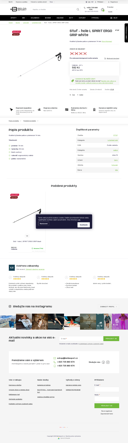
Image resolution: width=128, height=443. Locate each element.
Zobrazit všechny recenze (35, 269)
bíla (116, 170)
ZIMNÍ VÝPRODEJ (126, 33)
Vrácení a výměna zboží (39, 2)
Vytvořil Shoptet (65, 438)
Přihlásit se (111, 338)
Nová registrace (106, 411)
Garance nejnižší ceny (73, 385)
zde (79, 220)
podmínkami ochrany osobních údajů (91, 344)
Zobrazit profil (107, 306)
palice (115, 150)
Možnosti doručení (113, 58)
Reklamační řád (14, 394)
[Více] (114, 18)
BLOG (10, 2)
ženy (116, 160)
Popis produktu (14, 121)
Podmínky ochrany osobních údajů (21, 404)
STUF (112, 89)
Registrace (114, 2)
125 (27, 236)
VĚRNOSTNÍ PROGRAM (73, 390)
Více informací (107, 41)
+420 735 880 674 (92, 8)
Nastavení (44, 223)
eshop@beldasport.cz (67, 358)
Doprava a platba (21, 2)
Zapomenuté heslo (107, 414)
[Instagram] (107, 362)
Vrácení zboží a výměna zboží (19, 390)
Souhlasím (84, 225)
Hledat (78, 9)
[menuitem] (14, 18)
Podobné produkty (30, 121)
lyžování (115, 165)
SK (89, 2)
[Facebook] (103, 362)
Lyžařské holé (113, 140)
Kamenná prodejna (44, 385)
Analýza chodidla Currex (46, 397)
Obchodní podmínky (15, 399)
